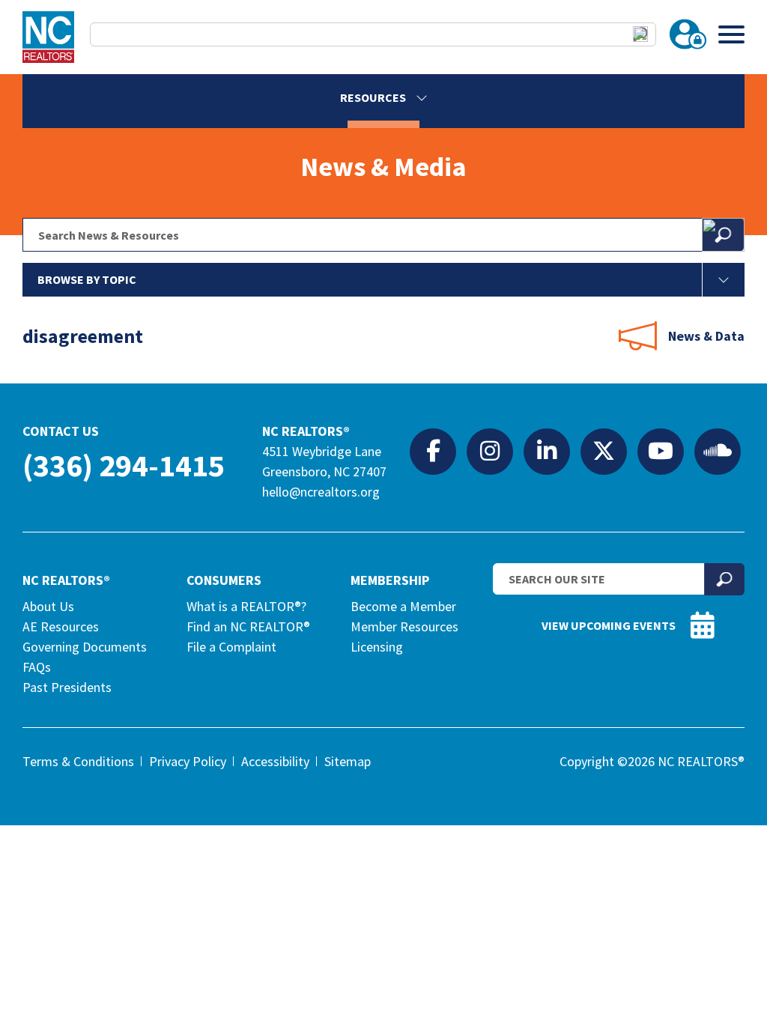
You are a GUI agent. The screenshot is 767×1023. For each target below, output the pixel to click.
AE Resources (60, 626)
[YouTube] (660, 450)
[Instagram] (490, 450)
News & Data (706, 335)
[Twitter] (603, 450)
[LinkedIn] (547, 450)
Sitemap (347, 761)
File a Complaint (231, 646)
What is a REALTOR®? (246, 606)
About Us (48, 606)
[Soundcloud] (717, 450)
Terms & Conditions (78, 761)
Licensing (377, 646)
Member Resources (404, 626)
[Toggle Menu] (731, 34)
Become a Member (403, 606)
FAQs (36, 667)
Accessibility (275, 761)
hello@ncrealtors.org (321, 491)
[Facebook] (433, 450)
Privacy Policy (187, 761)
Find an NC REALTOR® (248, 626)
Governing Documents (84, 646)
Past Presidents (67, 687)
